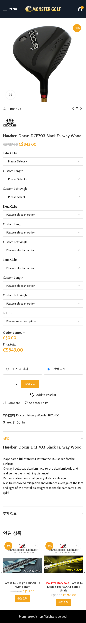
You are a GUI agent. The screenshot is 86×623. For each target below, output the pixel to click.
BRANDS (15, 109)
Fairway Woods (36, 415)
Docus (20, 415)
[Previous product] (73, 109)
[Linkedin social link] (23, 422)
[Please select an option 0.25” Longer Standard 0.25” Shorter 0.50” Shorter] (43, 232)
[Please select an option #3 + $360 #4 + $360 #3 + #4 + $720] (43, 214)
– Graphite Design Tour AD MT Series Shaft (63, 586)
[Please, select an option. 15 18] (43, 321)
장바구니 (30, 383)
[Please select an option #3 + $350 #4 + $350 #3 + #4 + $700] (43, 268)
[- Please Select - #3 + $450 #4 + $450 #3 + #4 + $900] (43, 161)
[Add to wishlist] (36, 546)
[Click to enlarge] (10, 94)
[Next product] (81, 109)
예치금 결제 (20, 369)
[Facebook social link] (14, 422)
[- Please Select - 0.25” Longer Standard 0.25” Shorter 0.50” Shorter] (43, 179)
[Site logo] (43, 9)
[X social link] (18, 422)
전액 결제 (59, 369)
